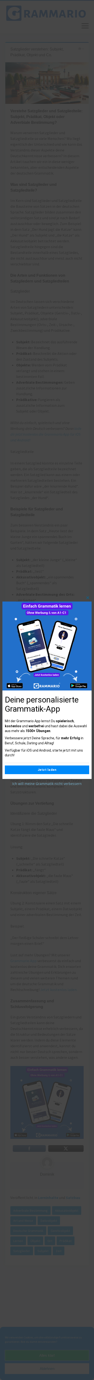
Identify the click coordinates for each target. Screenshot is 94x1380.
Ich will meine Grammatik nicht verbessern (47, 783)
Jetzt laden (47, 770)
